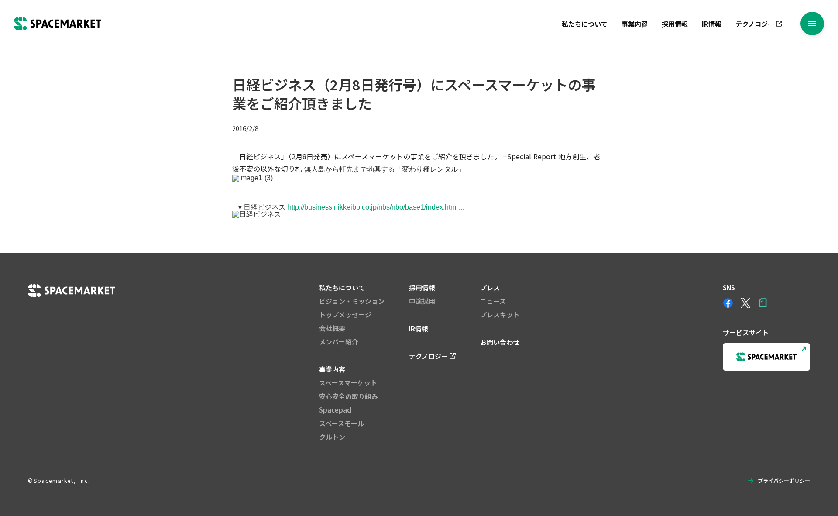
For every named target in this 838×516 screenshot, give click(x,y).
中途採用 (422, 301)
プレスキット (499, 314)
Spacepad (335, 409)
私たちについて (585, 24)
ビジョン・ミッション (352, 301)
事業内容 (635, 24)
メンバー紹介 (338, 341)
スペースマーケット (348, 382)
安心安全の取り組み (348, 396)
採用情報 (675, 24)
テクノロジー (754, 24)
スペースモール (341, 423)
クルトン (332, 436)
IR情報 (711, 24)
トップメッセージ (345, 314)
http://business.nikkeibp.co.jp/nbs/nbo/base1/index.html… (376, 207)
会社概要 (332, 328)
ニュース (493, 301)
